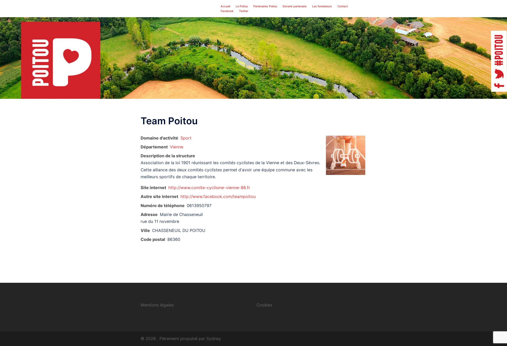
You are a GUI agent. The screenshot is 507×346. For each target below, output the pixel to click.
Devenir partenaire (295, 6)
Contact (342, 6)
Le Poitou (242, 6)
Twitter (243, 11)
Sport (186, 138)
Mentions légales (157, 305)
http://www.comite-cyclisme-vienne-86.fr (209, 187)
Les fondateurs (322, 6)
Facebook (227, 11)
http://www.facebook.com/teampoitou (218, 196)
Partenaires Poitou (265, 6)
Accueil (225, 6)
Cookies (264, 305)
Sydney (213, 338)
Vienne (176, 146)
